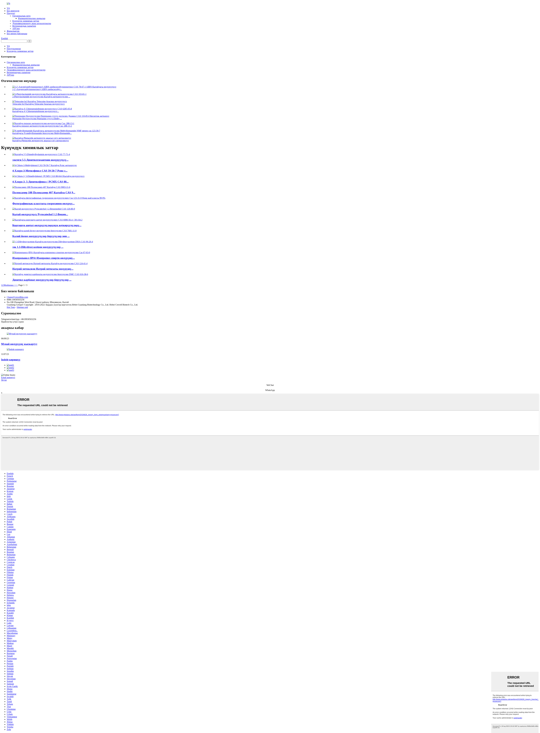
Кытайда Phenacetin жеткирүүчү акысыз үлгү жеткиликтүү (40, 140)
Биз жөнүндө (13, 11)
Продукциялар (14, 48)
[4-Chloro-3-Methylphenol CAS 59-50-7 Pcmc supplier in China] (44, 165)
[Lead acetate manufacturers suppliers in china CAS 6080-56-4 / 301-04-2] (47, 220)
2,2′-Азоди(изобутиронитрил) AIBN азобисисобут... (37, 89)
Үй (8, 8)
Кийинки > (9, 285)
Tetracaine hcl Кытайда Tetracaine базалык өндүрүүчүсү (38, 104)
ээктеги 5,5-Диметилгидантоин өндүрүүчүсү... (40, 159)
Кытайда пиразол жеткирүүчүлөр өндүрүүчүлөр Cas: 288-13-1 (42, 126)
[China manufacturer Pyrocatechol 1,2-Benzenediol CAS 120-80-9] (43, 209)
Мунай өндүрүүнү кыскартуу (19, 343)
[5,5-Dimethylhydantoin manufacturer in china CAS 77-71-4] (41, 154)
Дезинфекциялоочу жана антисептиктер (31, 23)
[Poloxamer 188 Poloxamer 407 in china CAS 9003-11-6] (41, 187)
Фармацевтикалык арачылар (31, 18)
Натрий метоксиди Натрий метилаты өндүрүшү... (42, 268)
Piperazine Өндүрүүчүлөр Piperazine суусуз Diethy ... (37, 118)
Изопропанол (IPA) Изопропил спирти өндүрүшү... (43, 257)
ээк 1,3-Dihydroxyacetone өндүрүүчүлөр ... (37, 247)
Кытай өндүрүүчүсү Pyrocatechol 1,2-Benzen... (40, 214)
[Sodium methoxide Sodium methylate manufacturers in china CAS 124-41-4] (49, 263)
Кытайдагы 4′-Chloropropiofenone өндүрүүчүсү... (35, 111)
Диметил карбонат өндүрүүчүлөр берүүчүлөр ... (41, 279)
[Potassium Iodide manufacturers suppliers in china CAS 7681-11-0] (44, 230)
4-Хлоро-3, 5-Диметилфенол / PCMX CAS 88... (40, 181)
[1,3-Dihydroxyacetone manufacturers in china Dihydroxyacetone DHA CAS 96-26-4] (52, 241)
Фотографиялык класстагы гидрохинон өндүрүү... (43, 203)
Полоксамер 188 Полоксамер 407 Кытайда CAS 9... (43, 192)
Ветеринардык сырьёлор (24, 26)
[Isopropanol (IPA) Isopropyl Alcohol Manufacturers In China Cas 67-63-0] (51, 252)
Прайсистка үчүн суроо (12, 322)
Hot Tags (11, 307)
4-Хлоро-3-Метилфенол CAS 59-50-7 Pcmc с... (40, 170)
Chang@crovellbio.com (17, 297)
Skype (4, 380)
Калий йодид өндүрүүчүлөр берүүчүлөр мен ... (41, 236)
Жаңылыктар (13, 31)
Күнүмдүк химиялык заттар (25, 21)
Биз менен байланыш (17, 33)
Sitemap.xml (22, 307)
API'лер (16, 28)
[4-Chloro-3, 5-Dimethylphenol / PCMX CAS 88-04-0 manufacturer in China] (48, 176)
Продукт (11, 13)
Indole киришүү (10, 359)
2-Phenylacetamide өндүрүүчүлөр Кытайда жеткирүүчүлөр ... (41, 96)
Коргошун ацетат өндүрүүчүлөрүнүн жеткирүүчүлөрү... (46, 225)
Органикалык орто (21, 16)
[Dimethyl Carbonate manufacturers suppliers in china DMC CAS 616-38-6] (50, 274)
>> (16, 285)
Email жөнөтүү (8, 377)
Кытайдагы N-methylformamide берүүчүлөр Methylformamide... (42, 133)
